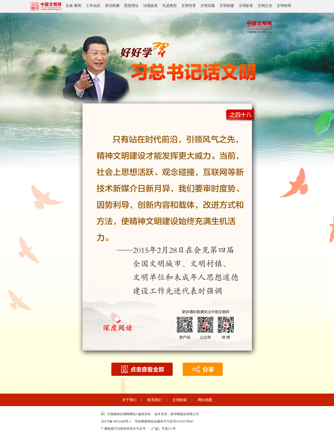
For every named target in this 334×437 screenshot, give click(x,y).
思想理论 (131, 6)
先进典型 (169, 6)
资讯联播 (112, 6)
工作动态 (93, 6)
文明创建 (226, 6)
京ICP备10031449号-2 (116, 421)
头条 (69, 6)
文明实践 (207, 6)
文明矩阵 (284, 6)
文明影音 (246, 6)
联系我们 (154, 400)
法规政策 (150, 6)
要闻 (77, 6)
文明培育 (188, 6)
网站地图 (205, 400)
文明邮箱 (179, 400)
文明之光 (265, 6)
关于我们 (129, 400)
